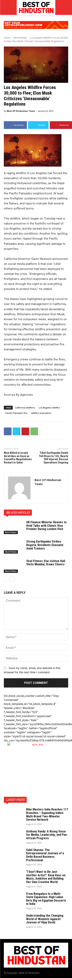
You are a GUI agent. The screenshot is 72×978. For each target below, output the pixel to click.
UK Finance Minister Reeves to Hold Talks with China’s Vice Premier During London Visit (46, 525)
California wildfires (25, 407)
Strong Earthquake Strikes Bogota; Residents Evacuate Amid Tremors (44, 545)
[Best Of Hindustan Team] (19, 488)
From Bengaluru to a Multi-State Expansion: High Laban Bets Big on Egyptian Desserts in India (46, 899)
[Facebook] (8, 431)
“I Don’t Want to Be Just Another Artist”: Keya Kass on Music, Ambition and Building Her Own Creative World (45, 877)
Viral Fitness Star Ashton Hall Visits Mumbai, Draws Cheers (45, 562)
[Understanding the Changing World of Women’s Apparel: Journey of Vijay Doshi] (13, 920)
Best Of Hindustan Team (21, 110)
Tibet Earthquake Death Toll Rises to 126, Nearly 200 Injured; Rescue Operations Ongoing (53, 457)
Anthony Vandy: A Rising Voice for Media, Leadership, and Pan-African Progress (47, 835)
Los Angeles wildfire (49, 407)
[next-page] (12, 579)
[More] (43, 431)
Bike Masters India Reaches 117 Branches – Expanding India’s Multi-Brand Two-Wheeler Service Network (47, 814)
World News (20, 37)
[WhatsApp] (34, 431)
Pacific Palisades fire (16, 413)
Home (7, 37)
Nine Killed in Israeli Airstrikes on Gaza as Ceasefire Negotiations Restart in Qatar (18, 457)
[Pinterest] (25, 431)
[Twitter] (16, 431)
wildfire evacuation (41, 413)
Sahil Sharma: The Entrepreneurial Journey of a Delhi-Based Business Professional (45, 855)
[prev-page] (6, 579)
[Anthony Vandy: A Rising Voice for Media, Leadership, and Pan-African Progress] (13, 836)
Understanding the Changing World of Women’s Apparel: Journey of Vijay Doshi (44, 919)
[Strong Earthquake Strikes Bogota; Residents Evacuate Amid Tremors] (13, 546)
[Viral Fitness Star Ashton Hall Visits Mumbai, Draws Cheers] (13, 566)
